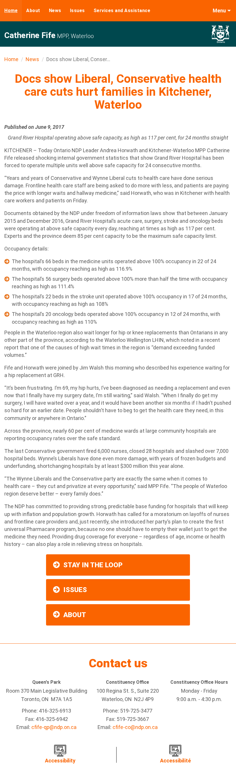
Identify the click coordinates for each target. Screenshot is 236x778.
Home (11, 10)
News (55, 10)
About (33, 10)
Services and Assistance (122, 10)
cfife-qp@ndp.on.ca (54, 727)
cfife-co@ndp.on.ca (135, 727)
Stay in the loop (93, 565)
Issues (77, 10)
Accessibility (60, 761)
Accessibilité (175, 761)
